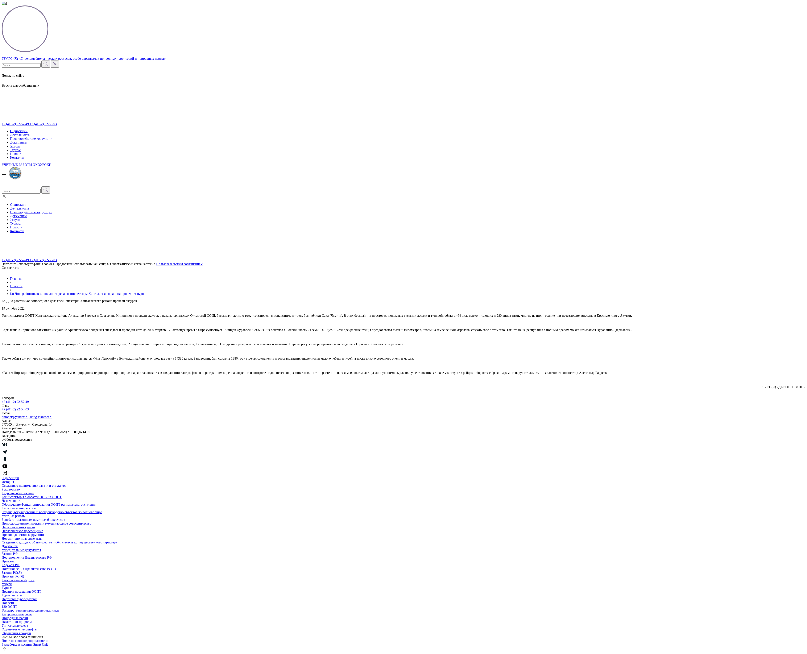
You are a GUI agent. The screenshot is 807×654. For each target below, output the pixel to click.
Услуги (15, 146)
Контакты (17, 157)
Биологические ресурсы (19, 508)
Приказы (8, 561)
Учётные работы (13, 516)
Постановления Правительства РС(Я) (29, 569)
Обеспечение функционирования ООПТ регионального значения (49, 504)
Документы (18, 142)
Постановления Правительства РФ (27, 557)
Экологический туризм (18, 527)
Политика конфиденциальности (25, 640)
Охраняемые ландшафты (19, 629)
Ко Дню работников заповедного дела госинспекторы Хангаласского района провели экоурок (77, 293)
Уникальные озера (15, 625)
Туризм (15, 150)
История (8, 482)
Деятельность (19, 135)
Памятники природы (17, 622)
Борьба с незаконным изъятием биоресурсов (33, 519)
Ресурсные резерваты (17, 614)
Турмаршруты (12, 595)
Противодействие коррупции (31, 138)
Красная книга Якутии (18, 580)
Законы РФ (10, 553)
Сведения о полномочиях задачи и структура (34, 485)
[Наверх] (4, 650)
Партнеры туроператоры (19, 599)
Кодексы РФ (11, 565)
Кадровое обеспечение (18, 493)
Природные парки (15, 618)
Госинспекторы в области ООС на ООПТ (32, 497)
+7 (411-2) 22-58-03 (43, 124)
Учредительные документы (21, 550)
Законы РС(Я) (12, 572)
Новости (16, 154)
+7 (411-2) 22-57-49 (16, 124)
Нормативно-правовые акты (22, 538)
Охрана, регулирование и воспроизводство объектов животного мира (52, 512)
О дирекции (19, 131)
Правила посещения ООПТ (21, 591)
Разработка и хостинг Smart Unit (25, 644)
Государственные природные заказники (30, 610)
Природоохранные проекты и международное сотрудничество (46, 523)
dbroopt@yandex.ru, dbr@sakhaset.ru (27, 417)
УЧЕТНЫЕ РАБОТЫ (17, 164)
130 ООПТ (9, 606)
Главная (15, 278)
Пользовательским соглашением (179, 264)
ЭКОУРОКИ (42, 164)
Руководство (11, 489)
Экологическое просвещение (22, 531)
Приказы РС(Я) (13, 576)
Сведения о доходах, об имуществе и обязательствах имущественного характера (59, 542)
